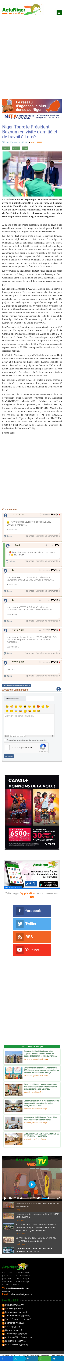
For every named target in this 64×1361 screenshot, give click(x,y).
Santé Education (13, 1319)
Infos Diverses (12, 1344)
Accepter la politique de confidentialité (27, 740)
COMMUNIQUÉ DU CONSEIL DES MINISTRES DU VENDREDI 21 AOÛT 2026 (41, 1135)
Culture (9, 1330)
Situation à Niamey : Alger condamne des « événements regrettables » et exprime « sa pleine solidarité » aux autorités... (41, 1086)
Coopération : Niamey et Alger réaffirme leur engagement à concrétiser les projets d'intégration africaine (41, 1103)
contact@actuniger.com (20, 1294)
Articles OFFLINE (13, 1337)
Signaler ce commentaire (48, 536)
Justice (6, 148)
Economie (10, 1323)
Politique (9, 1305)
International (11, 1312)
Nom (12, 698)
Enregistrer (9, 756)
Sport (8, 1326)
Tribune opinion (13, 1315)
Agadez (16, 148)
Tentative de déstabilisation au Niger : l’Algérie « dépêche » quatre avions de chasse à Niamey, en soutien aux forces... (40, 1053)
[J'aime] (52, 514)
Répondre (29, 536)
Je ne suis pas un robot (22, 747)
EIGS (25, 148)
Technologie (11, 1333)
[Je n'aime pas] (54, 514)
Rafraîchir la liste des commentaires (18, 685)
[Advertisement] (32, 54)
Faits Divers (11, 1341)
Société (9, 1308)
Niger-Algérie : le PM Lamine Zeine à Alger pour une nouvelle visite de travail (40, 1118)
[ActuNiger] (23, 9)
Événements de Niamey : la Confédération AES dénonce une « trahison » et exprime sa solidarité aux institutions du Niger (41, 1070)
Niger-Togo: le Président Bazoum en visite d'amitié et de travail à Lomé (29, 132)
